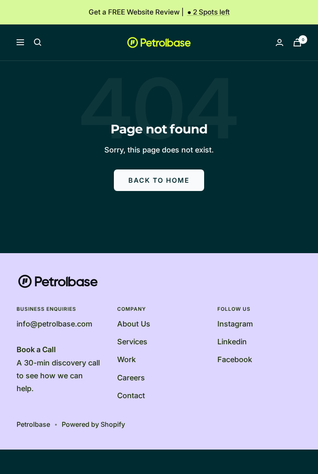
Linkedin (232, 341)
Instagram (235, 323)
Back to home (159, 180)
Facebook (234, 359)
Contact (131, 395)
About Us (133, 323)
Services (132, 341)
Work (126, 359)
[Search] (37, 42)
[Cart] (297, 42)
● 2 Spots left (208, 12)
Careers (131, 377)
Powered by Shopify (93, 424)
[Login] (279, 42)
